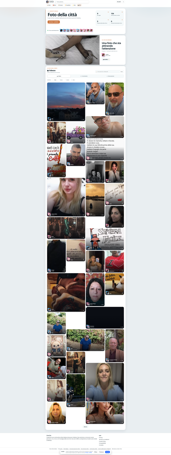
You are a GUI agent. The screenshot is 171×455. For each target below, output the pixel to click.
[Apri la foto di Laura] (114, 217)
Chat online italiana (53, 448)
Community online (93, 448)
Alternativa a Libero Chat (117, 448)
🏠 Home (49, 5)
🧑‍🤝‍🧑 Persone (60, 5)
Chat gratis (60, 448)
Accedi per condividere (54, 22)
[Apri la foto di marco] (56, 368)
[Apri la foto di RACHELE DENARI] (56, 413)
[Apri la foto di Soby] (66, 102)
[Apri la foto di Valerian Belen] (66, 197)
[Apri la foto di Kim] (114, 172)
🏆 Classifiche (67, 5)
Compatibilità (102, 443)
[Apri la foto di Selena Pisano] (95, 289)
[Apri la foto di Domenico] (105, 318)
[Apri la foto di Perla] (75, 133)
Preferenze (101, 452)
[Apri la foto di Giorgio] (56, 256)
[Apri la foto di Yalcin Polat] (95, 93)
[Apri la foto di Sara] (95, 172)
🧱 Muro (54, 5)
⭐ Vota (74, 5)
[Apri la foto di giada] (56, 133)
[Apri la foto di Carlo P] (66, 292)
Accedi (119, 1)
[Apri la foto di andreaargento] (105, 127)
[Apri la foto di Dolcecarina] (114, 261)
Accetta (107, 452)
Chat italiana (65, 448)
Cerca (122, 71)
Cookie (90, 452)
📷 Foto (79, 5)
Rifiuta (95, 452)
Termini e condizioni (104, 439)
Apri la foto (106, 59)
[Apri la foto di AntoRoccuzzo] (105, 413)
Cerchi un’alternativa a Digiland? (104, 448)
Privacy (101, 437)
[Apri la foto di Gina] (105, 382)
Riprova (85, 426)
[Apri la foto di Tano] (56, 323)
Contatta (101, 445)
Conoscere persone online (74, 448)
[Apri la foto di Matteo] (75, 155)
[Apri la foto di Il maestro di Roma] (114, 345)
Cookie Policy (102, 441)
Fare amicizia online (85, 448)
